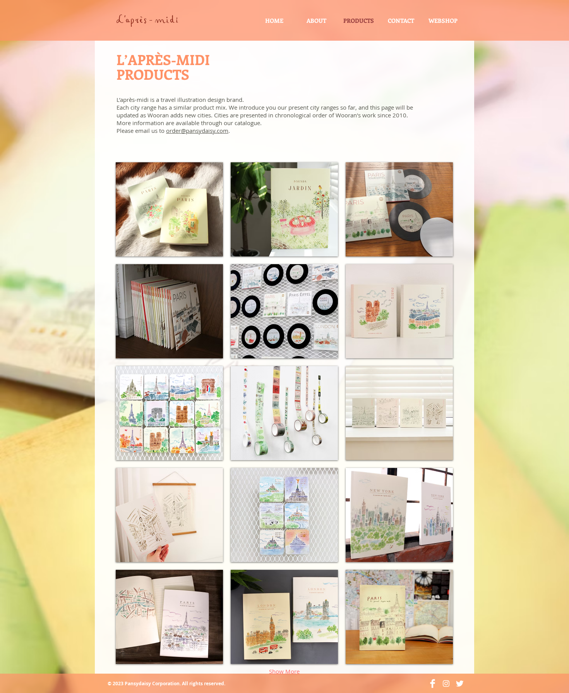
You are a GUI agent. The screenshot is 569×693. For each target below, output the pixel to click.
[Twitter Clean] (459, 683)
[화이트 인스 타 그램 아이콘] (446, 683)
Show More (284, 671)
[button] (169, 209)
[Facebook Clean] (432, 683)
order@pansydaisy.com (197, 130)
